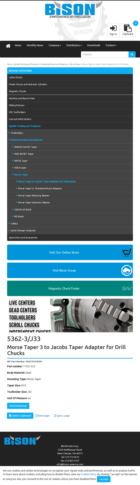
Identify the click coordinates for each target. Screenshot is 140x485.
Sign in (113, 34)
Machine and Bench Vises (22, 98)
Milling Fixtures (16, 105)
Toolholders (17, 133)
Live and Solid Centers (20, 119)
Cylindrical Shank (22, 209)
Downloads (93, 45)
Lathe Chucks (15, 77)
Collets (14, 223)
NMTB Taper (21, 161)
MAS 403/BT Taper (24, 154)
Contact (110, 45)
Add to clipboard (21, 415)
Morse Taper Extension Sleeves (34, 202)
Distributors (73, 45)
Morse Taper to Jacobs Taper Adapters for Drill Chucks (105, 64)
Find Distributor (18, 405)
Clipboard (127, 34)
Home (9, 64)
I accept (103, 479)
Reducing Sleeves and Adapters (54, 64)
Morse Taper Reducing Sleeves (33, 195)
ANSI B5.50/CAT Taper (25, 147)
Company (54, 45)
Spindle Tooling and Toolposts (26, 64)
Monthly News (35, 45)
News (18, 45)
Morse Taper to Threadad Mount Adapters (40, 188)
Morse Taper (75, 64)
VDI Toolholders (17, 112)
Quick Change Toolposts (23, 230)
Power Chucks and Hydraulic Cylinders (28, 84)
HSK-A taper (20, 168)
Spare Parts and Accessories (23, 237)
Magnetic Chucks (17, 91)
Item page (43, 415)
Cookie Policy (88, 474)
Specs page (63, 415)
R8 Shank (19, 216)
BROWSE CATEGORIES (20, 71)
